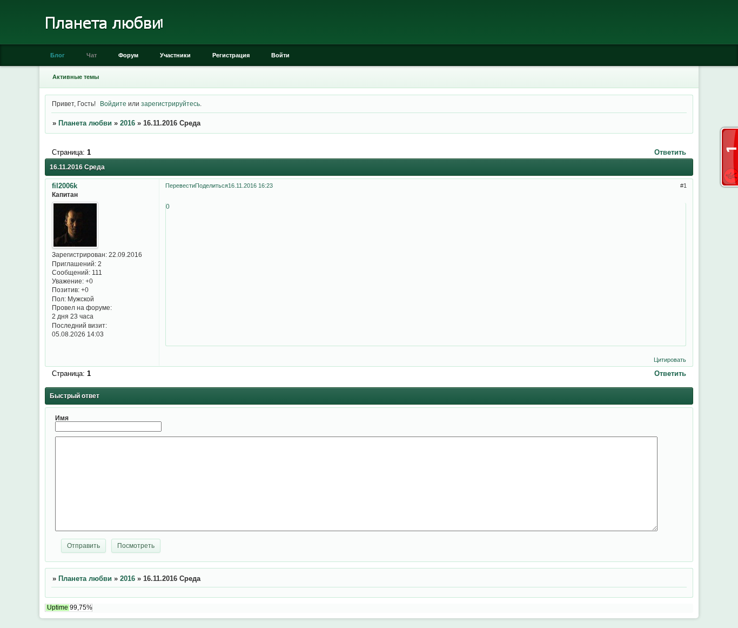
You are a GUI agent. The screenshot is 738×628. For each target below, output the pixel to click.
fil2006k (64, 186)
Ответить (670, 152)
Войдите (113, 103)
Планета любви (85, 123)
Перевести (180, 185)
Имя (62, 417)
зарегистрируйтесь (170, 103)
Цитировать (670, 359)
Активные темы (75, 77)
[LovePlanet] (102, 41)
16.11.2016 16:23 (250, 185)
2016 (127, 123)
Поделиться (211, 185)
